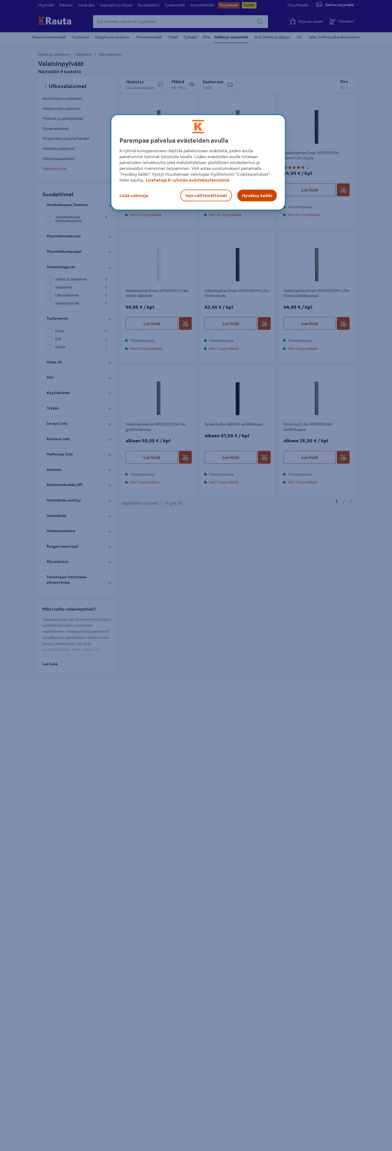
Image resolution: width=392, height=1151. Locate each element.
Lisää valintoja (133, 195)
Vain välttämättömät (206, 195)
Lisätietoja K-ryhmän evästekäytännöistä (187, 180)
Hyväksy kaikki (257, 195)
